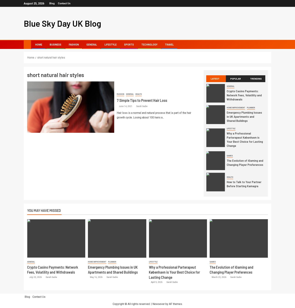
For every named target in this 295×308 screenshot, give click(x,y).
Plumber (251, 108)
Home (38, 44)
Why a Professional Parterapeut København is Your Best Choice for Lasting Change (245, 139)
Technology (149, 44)
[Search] (268, 44)
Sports (129, 44)
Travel (169, 44)
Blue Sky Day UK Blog (62, 23)
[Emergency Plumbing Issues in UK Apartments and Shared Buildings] (215, 114)
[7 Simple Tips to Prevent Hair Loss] (70, 107)
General (91, 44)
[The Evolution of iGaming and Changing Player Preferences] (215, 160)
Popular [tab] (235, 78)
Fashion (74, 44)
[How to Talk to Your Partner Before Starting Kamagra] (215, 182)
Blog (52, 3)
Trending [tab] (256, 78)
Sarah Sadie (142, 106)
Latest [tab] (215, 78)
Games (230, 156)
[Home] (27, 44)
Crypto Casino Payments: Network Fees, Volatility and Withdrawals (244, 95)
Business (55, 44)
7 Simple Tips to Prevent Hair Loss (142, 100)
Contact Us (64, 3)
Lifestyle (110, 44)
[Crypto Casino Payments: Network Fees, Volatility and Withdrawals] (215, 93)
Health (138, 94)
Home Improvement (236, 108)
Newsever (158, 304)
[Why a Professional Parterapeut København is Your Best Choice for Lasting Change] (215, 137)
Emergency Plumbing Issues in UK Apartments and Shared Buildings (244, 117)
